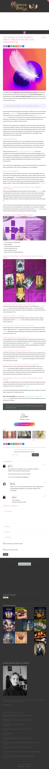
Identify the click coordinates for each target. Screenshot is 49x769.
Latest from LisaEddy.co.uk (13, 713)
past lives (37, 209)
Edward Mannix (13, 113)
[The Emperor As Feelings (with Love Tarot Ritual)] (21, 637)
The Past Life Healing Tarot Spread (24, 438)
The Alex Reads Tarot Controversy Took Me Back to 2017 (17, 729)
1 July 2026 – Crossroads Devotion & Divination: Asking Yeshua (19, 756)
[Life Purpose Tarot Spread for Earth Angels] (39, 434)
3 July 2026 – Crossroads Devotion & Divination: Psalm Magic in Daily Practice (22, 751)
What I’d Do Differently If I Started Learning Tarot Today (17, 720)
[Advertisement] (24, 21)
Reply (44, 482)
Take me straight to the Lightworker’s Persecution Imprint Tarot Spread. (22, 106)
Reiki (15, 177)
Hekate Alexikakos (8, 733)
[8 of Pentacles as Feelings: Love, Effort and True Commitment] (40, 637)
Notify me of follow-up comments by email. (13, 543)
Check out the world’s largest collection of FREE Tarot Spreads (20, 405)
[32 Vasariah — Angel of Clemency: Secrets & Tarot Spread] (40, 650)
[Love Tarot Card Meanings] (9, 625)
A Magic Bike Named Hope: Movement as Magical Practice (18, 715)
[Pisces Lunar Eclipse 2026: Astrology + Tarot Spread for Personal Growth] (28, 625)
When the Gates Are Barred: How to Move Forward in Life (18, 738)
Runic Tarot (41, 306)
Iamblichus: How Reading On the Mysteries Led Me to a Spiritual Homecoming (22, 742)
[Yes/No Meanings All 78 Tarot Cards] (9, 613)
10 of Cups (31, 343)
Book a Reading (24, 424)
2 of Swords (18, 319)
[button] (25, 32)
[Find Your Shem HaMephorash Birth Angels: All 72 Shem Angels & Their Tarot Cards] (40, 613)
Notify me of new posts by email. (10, 549)
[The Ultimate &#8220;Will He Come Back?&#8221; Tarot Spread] (9, 434)
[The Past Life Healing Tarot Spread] (24, 434)
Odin (17, 329)
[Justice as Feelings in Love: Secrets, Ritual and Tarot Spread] (9, 637)
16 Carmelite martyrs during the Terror (26, 151)
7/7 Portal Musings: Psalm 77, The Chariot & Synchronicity (17, 747)
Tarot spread (39, 191)
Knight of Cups (18, 358)
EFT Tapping (42, 183)
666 (34, 308)
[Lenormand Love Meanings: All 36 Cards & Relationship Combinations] (40, 625)
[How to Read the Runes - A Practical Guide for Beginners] (21, 613)
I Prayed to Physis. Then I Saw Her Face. (13, 724)
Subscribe (35, 454)
